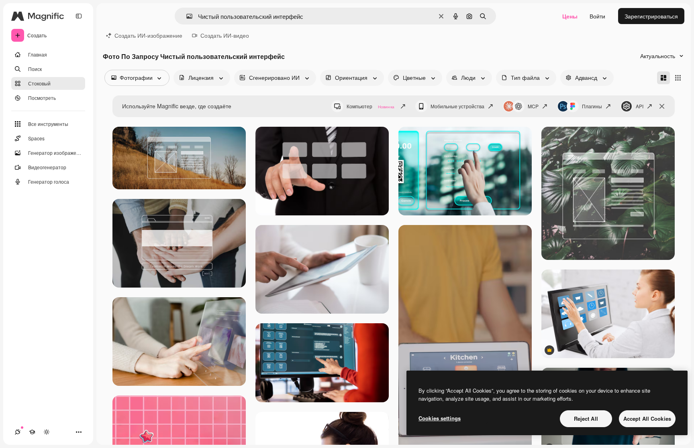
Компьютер (370, 106)
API (639, 106)
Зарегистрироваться (651, 16)
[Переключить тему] (46, 432)
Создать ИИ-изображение (148, 35)
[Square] (678, 77)
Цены (570, 16)
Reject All (586, 418)
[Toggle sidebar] (78, 16)
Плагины (592, 106)
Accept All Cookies (647, 418)
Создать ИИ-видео (224, 35)
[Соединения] (17, 432)
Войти (597, 16)
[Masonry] (663, 77)
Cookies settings (439, 418)
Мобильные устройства (457, 106)
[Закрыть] (662, 106)
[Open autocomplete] (186, 16)
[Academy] (32, 432)
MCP (533, 106)
